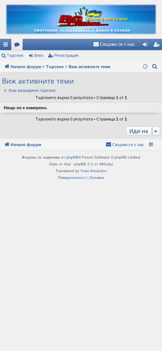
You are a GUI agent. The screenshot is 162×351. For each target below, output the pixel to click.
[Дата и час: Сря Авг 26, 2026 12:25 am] (145, 67)
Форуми (18, 46)
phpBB (72, 157)
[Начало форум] (81, 19)
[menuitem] (114, 44)
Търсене (15, 55)
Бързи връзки (7, 46)
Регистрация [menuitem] (158, 46)
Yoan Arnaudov (93, 171)
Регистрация (66, 55)
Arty (67, 164)
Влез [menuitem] (146, 46)
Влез (38, 55)
